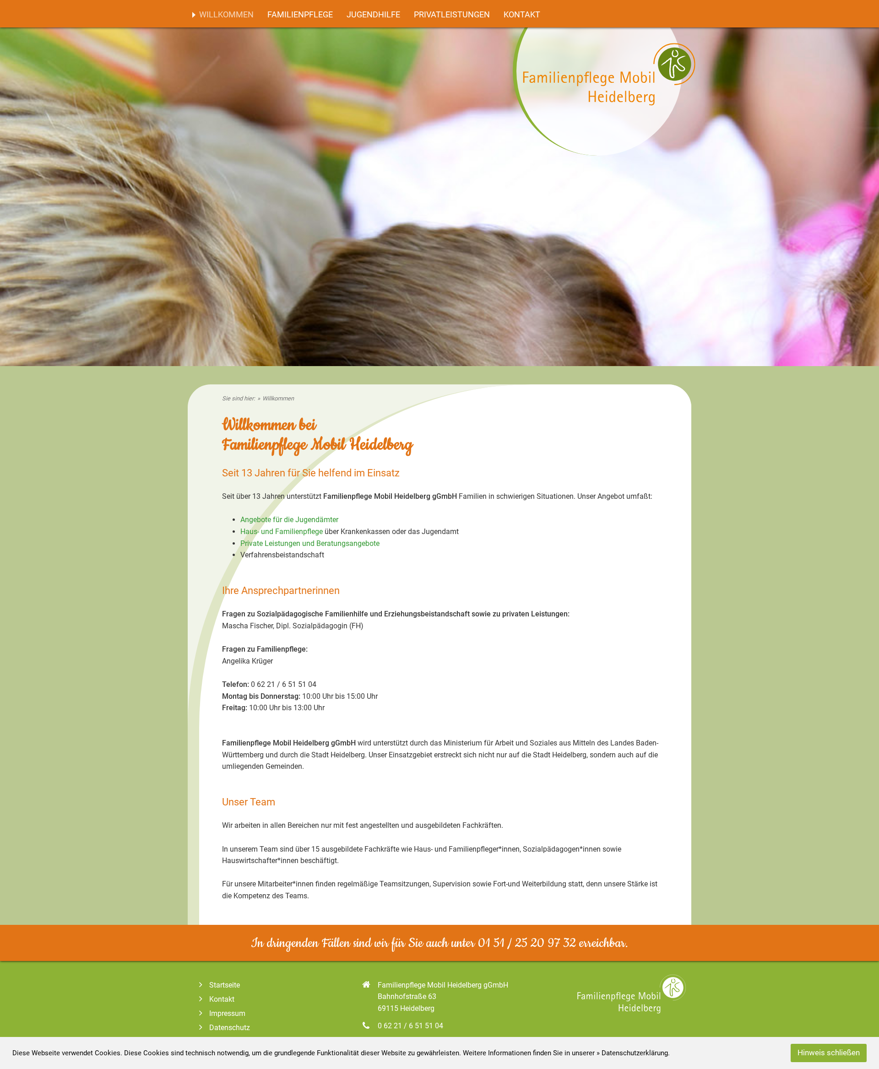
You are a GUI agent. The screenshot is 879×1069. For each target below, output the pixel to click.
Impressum (227, 1013)
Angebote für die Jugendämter (289, 519)
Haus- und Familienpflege (281, 531)
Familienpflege (300, 14)
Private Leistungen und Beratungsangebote (310, 543)
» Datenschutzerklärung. (633, 1053)
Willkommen (226, 14)
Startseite (224, 985)
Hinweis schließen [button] (829, 1052)
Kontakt (522, 14)
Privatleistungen (452, 14)
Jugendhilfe (373, 14)
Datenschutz (229, 1027)
